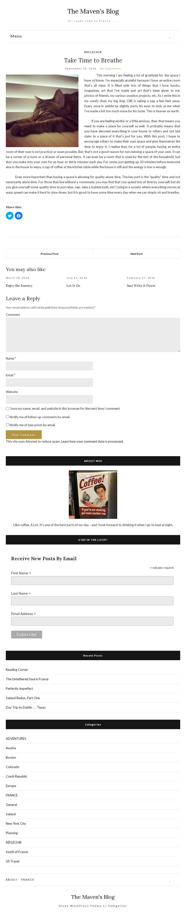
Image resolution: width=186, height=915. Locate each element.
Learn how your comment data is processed (92, 441)
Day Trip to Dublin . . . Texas (26, 707)
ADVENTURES (16, 739)
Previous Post (49, 253)
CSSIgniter (117, 905)
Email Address (23, 614)
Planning (12, 833)
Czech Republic (16, 776)
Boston (11, 757)
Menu (15, 36)
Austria (11, 748)
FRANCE (12, 795)
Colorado (12, 767)
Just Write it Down (141, 286)
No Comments (110, 68)
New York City (16, 823)
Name (11, 358)
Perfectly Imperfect (19, 688)
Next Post (137, 253)
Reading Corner (17, 670)
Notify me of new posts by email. (33, 425)
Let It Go (73, 286)
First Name (21, 573)
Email (10, 375)
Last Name (21, 593)
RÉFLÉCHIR (93, 52)
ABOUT (12, 879)
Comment (13, 315)
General (11, 805)
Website (12, 392)
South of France (17, 852)
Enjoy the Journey (19, 286)
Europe (11, 786)
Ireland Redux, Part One (23, 698)
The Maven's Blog (93, 11)
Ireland (11, 814)
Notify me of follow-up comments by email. (40, 417)
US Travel (12, 861)
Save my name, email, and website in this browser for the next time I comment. (65, 408)
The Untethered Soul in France (27, 679)
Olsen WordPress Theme (80, 905)
